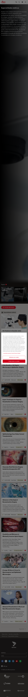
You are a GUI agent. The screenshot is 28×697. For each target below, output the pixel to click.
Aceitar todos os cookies (14, 361)
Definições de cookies (14, 357)
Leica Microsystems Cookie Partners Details (11, 353)
